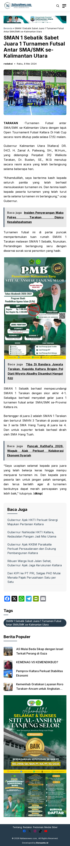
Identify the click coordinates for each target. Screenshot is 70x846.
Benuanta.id (42, 843)
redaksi (8, 63)
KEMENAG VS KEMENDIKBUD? (37, 662)
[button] (57, 5)
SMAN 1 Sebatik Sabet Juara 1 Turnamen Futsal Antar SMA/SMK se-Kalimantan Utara (33, 622)
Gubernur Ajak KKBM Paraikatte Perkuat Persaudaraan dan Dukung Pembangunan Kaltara (31, 549)
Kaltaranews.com (28, 838)
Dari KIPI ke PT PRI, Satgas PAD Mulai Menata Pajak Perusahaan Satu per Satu (33, 577)
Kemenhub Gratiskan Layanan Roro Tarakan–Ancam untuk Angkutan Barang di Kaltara (39, 688)
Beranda (8, 28)
